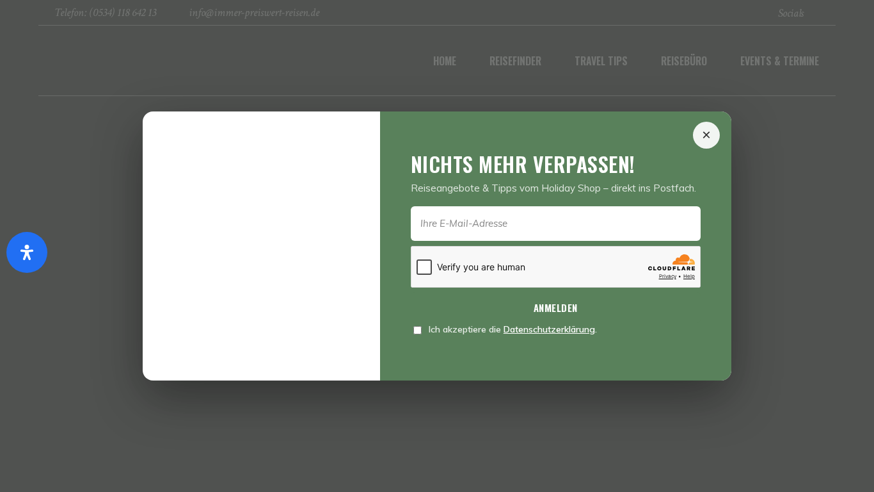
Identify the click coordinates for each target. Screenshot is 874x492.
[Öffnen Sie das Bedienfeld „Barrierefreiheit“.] (26, 252)
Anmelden (556, 307)
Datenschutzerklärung (549, 329)
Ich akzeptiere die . (511, 329)
